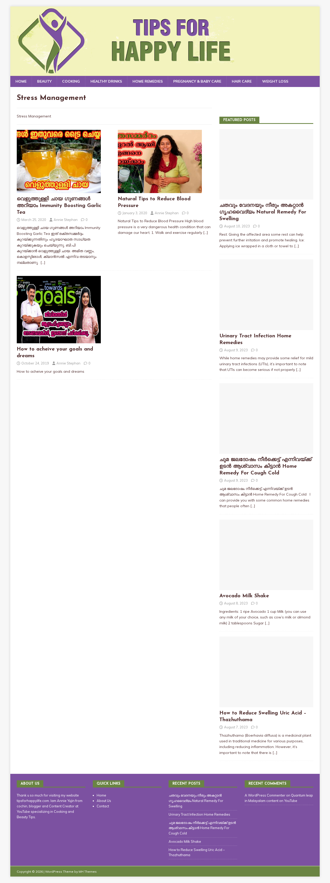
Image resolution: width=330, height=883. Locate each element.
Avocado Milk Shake (244, 596)
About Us (104, 801)
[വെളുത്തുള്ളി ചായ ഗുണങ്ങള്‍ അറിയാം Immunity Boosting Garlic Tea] (59, 190)
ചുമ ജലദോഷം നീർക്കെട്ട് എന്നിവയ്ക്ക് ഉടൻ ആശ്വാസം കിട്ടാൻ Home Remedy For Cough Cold (265, 466)
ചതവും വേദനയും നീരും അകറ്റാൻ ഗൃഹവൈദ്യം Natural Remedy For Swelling (262, 212)
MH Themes (88, 871)
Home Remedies (148, 81)
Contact (103, 806)
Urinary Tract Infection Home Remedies (199, 814)
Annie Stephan (66, 220)
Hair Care (242, 81)
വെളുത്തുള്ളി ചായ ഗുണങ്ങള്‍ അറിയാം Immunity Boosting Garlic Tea (59, 205)
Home (21, 81)
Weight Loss (275, 81)
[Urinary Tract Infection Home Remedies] (266, 327)
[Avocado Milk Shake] (266, 587)
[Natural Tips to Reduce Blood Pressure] (160, 190)
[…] (42, 262)
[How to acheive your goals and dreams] (59, 340)
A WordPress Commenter (265, 795)
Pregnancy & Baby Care (197, 81)
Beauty (44, 81)
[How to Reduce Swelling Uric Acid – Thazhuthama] (266, 704)
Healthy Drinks (106, 81)
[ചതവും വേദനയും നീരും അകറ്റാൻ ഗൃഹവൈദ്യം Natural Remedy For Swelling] (266, 196)
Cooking (71, 81)
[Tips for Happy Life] (165, 73)
